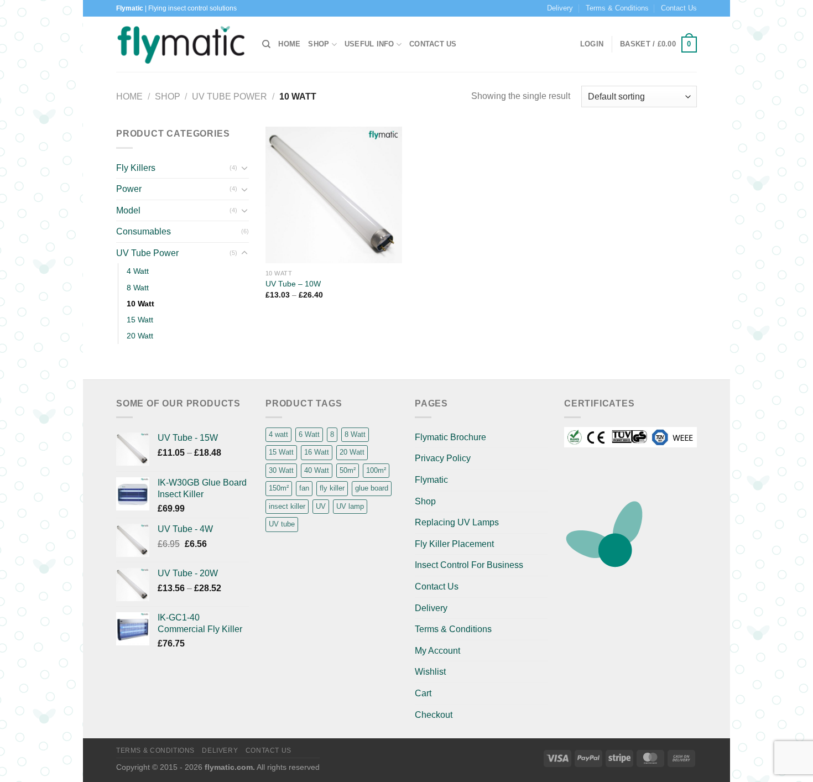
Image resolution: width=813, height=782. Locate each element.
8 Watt (138, 287)
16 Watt (316, 452)
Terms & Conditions (617, 8)
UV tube (282, 524)
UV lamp (350, 506)
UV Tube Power (229, 96)
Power (129, 189)
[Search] (266, 44)
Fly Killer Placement (454, 544)
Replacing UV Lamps (457, 522)
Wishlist (430, 671)
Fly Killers (135, 168)
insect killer (287, 506)
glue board (371, 488)
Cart (423, 693)
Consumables (143, 231)
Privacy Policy (443, 458)
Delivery (560, 8)
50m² (348, 470)
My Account (437, 650)
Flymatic (431, 479)
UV (321, 506)
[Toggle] (244, 167)
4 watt (278, 434)
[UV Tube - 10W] (333, 195)
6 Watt (309, 434)
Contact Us (679, 8)
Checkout (433, 715)
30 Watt (281, 470)
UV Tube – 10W (293, 283)
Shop (318, 44)
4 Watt (138, 271)
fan (304, 488)
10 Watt (140, 303)
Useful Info (369, 44)
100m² (376, 470)
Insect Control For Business (469, 565)
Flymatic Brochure (450, 437)
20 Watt (140, 335)
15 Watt (140, 319)
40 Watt (316, 470)
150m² (279, 488)
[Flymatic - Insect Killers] (181, 44)
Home (289, 44)
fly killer (332, 488)
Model (128, 210)
